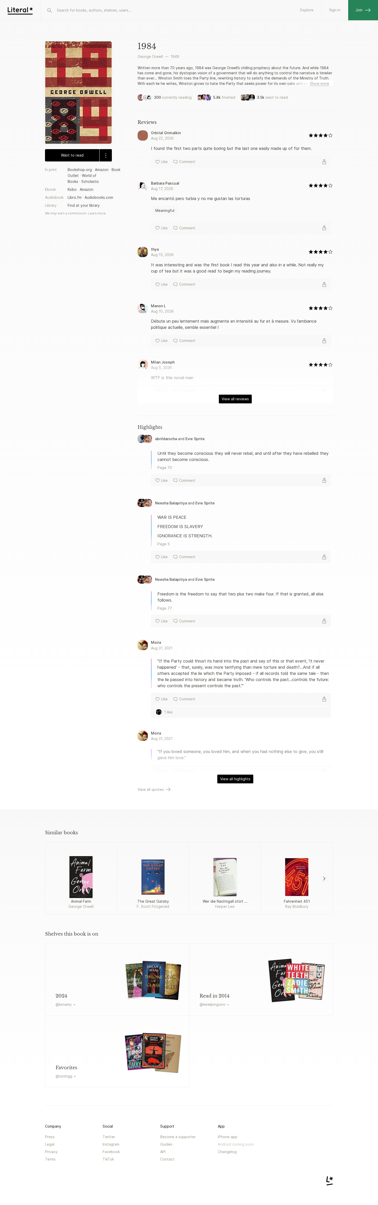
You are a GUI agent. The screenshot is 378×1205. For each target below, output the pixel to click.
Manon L (158, 306)
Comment (187, 161)
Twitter (109, 1137)
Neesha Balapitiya (171, 503)
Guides (166, 1144)
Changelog (227, 1151)
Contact (167, 1159)
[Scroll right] (324, 878)
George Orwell (150, 56)
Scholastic (90, 181)
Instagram (111, 1144)
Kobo (72, 189)
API (163, 1151)
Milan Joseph (163, 362)
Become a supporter (178, 1137)
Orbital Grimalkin (166, 133)
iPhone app (227, 1137)
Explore (306, 10)
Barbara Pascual (165, 183)
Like (164, 161)
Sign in (334, 10)
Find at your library (84, 205)
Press (50, 1137)
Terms (50, 1159)
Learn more (97, 213)
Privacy (51, 1151)
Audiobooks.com (99, 197)
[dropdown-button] (105, 155)
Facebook (111, 1151)
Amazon (102, 169)
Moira (156, 642)
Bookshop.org (80, 169)
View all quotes (151, 789)
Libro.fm (75, 197)
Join (359, 10)
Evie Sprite (195, 439)
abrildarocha (166, 439)
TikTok (108, 1159)
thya (155, 249)
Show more (319, 83)
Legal (49, 1144)
